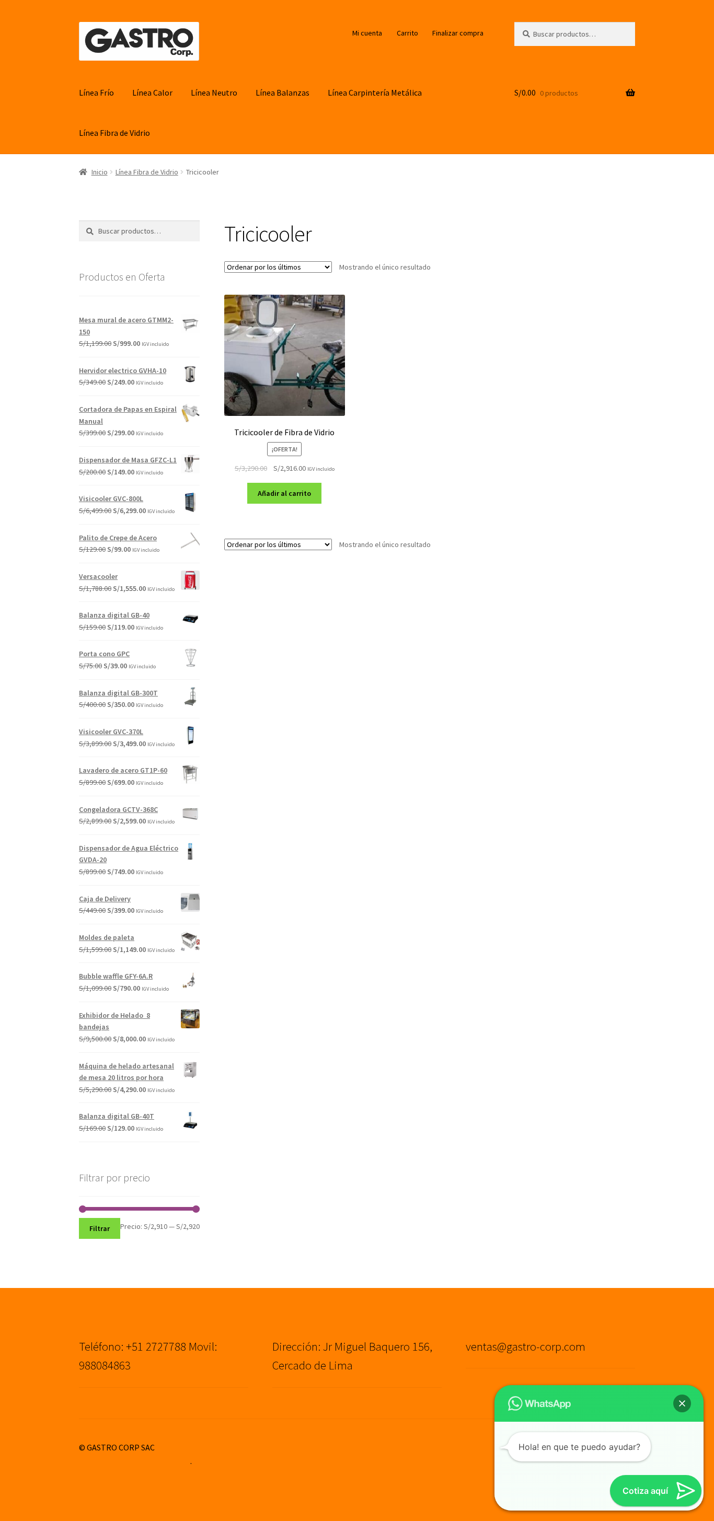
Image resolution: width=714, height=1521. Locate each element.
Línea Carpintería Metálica (375, 92)
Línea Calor (152, 92)
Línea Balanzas (282, 92)
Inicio (99, 172)
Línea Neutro (214, 92)
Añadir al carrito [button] (284, 493)
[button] (682, 1403)
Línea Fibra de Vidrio (114, 132)
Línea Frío (96, 92)
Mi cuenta (367, 33)
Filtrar (99, 1228)
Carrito (407, 33)
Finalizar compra (457, 33)
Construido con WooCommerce (134, 1461)
